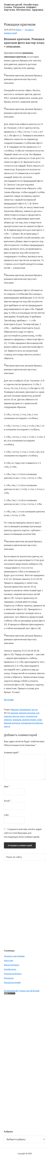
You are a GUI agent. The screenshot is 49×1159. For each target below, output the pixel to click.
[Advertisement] (14, 904)
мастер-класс (19, 716)
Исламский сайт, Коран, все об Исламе (21, 990)
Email (7, 800)
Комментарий (12, 752)
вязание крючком (27, 713)
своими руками (29, 719)
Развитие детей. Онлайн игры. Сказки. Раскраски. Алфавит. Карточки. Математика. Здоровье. (24, 7)
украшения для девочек (32, 723)
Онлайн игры (10, 969)
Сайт (6, 814)
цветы (7, 726)
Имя (7, 786)
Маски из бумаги (11, 965)
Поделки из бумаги (12, 973)
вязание (14, 713)
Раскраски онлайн (12, 982)
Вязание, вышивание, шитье (24, 709)
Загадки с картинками (14, 956)
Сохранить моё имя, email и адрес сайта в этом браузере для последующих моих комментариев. (23, 833)
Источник (9, 699)
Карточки (8, 960)
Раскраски (8, 978)
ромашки (17, 719)
